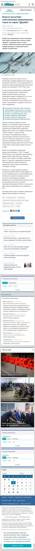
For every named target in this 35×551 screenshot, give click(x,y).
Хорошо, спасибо (17, 545)
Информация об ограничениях (23, 497)
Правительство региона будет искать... (14, 335)
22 (13, 489)
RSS (14, 500)
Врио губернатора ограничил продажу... (15, 303)
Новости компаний (26, 503)
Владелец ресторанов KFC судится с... (14, 316)
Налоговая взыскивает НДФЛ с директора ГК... (17, 322)
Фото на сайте (6, 349)
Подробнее (18, 514)
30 (4, 479)
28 (9, 492)
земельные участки (8, 206)
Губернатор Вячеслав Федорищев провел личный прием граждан (12, 267)
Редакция (11, 497)
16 (17, 485)
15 (13, 485)
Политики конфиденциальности (20, 539)
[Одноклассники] (14, 211)
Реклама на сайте (7, 500)
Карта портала (21, 500)
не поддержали (28, 184)
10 (22, 482)
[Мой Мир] (19, 211)
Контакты (4, 497)
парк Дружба (21, 197)
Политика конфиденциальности (10, 503)
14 (9, 485)
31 (9, 479)
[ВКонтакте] (11, 211)
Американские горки (8, 203)
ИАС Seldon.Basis (15, 108)
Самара (18, 206)
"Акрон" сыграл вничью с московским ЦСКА (17, 231)
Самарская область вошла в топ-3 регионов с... (17, 341)
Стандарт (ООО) (11, 197)
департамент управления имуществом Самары (16, 200)
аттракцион (19, 203)
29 (13, 492)
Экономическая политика (8, 13)
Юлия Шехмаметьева (13, 30)
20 (4, 489)
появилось (24, 79)
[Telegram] (16, 211)
